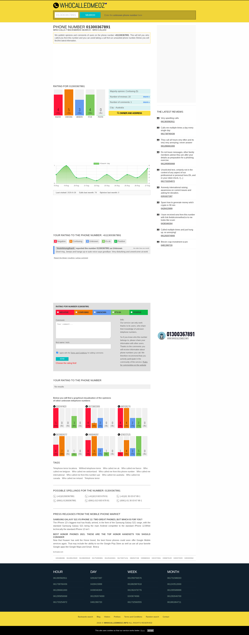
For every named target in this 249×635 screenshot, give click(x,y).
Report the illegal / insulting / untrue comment (71, 258)
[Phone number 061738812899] (100, 427)
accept (150, 631)
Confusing (83, 312)
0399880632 (145, 558)
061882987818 (135, 584)
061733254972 (168, 181)
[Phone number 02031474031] (68, 427)
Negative (64, 312)
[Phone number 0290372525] (133, 455)
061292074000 (168, 236)
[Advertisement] (101, 64)
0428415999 (166, 208)
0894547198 (134, 558)
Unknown (101, 312)
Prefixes (117, 617)
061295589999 (174, 590)
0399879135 (167, 558)
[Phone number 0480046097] (100, 455)
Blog (98, 617)
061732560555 (135, 602)
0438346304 (166, 223)
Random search (152, 617)
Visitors (107, 617)
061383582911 (168, 121)
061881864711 (174, 602)
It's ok (118, 312)
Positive (137, 312)
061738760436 (168, 134)
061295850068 (168, 164)
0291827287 (166, 196)
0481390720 (166, 245)
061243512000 (174, 584)
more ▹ (146, 97)
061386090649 (84, 558)
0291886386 (60, 558)
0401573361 (156, 558)
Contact (166, 617)
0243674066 (133, 596)
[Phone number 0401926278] (133, 427)
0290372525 (178, 558)
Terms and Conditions (79, 353)
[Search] (66, 13)
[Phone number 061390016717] (68, 455)
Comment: (60, 320)
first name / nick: (63, 342)
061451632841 (110, 558)
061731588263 (174, 578)
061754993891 (97, 558)
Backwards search (85, 617)
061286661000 (168, 146)
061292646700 (174, 596)
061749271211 (122, 558)
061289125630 (72, 558)
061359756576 (135, 578)
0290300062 (188, 558)
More (142, 630)
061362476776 (135, 590)
